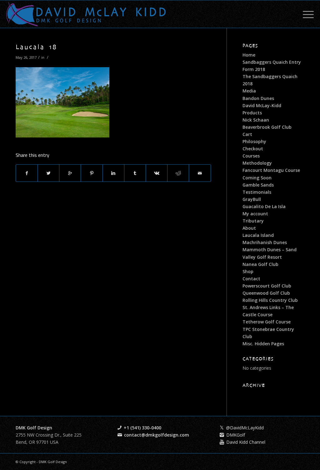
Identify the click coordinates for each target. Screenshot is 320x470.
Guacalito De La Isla (264, 206)
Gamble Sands (258, 185)
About (249, 228)
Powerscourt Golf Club (266, 286)
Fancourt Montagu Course (271, 170)
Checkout (252, 149)
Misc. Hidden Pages (263, 344)
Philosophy (254, 141)
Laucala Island (258, 235)
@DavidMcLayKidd (245, 428)
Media (249, 91)
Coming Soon (257, 178)
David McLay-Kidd (261, 105)
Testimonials (256, 192)
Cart (247, 134)
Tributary (253, 221)
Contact (251, 279)
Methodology (257, 163)
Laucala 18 (36, 47)
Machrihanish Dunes (264, 242)
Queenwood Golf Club (266, 293)
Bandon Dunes (258, 98)
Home (248, 55)
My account (255, 214)
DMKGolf (235, 435)
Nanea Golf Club (260, 264)
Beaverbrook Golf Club (267, 127)
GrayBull (251, 199)
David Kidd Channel (245, 442)
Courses (251, 156)
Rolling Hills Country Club (270, 300)
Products (252, 113)
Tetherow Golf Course (266, 322)
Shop (247, 271)
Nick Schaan (255, 120)
